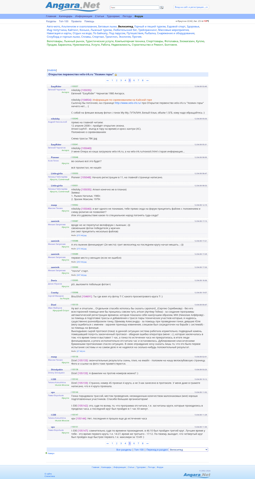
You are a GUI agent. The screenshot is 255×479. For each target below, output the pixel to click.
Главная (51, 16)
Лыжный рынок (74, 41)
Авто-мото (53, 26)
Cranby (54, 292)
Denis (54, 280)
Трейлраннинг (147, 30)
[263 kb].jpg (81, 262)
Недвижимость (120, 44)
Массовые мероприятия (173, 30)
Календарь (66, 16)
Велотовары (54, 41)
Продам (52, 44)
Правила (76, 21)
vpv (53, 392)
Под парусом (117, 33)
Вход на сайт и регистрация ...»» (191, 7)
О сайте (48, 473)
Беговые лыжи (107, 26)
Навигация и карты (59, 33)
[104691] (87, 296)
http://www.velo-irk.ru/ (128, 103)
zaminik (55, 221)
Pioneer (55, 157)
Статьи (99, 16)
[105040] (86, 148)
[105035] (86, 90)
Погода (127, 16)
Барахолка (64, 44)
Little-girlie (57, 173)
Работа (105, 44)
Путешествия (135, 33)
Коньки (84, 30)
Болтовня (171, 44)
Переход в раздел (157, 449)
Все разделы (123, 449)
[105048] (86, 177)
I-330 (53, 379)
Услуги (95, 44)
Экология (125, 36)
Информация (83, 16)
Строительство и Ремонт (147, 44)
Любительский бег (125, 30)
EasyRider (56, 86)
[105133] (83, 360)
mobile (52, 70)
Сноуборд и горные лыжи (63, 36)
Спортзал (98, 36)
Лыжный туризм (101, 30)
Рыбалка (150, 33)
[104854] (86, 99)
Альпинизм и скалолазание (79, 26)
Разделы (51, 21)
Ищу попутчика (56, 30)
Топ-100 (63, 21)
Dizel (53, 304)
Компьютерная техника (130, 41)
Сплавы (86, 36)
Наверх (51, 453)
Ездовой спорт (176, 26)
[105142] (83, 405)
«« (108, 80)
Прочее (136, 36)
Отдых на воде (82, 33)
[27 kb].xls (81, 351)
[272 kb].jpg (81, 235)
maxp (54, 205)
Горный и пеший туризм (150, 26)
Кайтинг (73, 30)
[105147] (83, 430)
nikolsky (55, 118)
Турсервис (113, 16)
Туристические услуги (100, 41)
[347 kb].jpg (81, 275)
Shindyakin (57, 369)
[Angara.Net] (72, 6)
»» (147, 80)
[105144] (81, 418)
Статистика (50, 476)
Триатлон (111, 36)
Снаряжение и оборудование (175, 33)
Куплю (200, 41)
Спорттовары (154, 41)
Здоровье (193, 26)
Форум (138, 16)
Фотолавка (171, 41)
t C (205, 21)
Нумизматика (81, 44)
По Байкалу (100, 33)
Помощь (89, 21)
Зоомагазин (187, 41)
